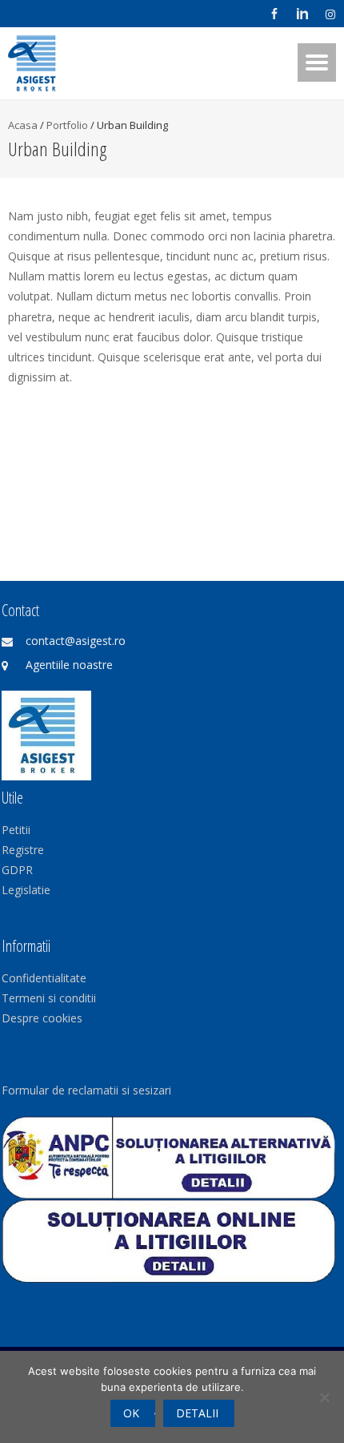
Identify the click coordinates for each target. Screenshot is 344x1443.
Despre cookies (42, 1018)
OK (131, 1413)
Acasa (23, 125)
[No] (324, 1397)
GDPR (17, 869)
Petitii (16, 829)
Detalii (197, 1413)
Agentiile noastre (69, 664)
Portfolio (67, 125)
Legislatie (26, 889)
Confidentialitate (44, 978)
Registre (23, 849)
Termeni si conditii (49, 998)
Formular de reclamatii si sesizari (86, 1090)
